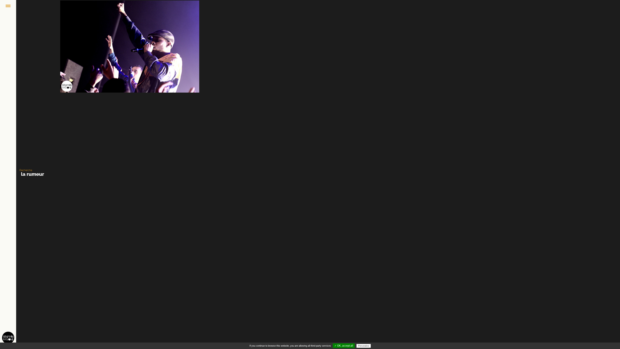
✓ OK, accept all (343, 345)
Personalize (363, 346)
